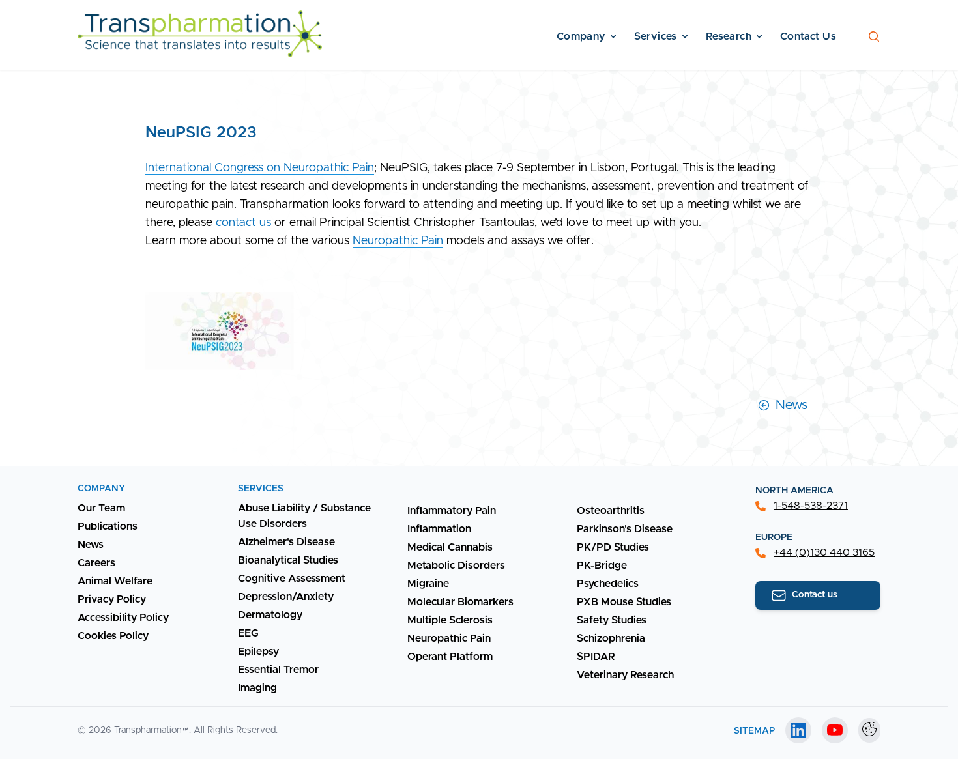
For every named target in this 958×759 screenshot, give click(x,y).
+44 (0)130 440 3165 (824, 552)
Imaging (257, 688)
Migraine (428, 584)
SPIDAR (596, 657)
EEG (248, 633)
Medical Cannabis (450, 547)
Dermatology (270, 615)
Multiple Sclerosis (450, 620)
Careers (96, 563)
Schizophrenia (611, 638)
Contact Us (808, 36)
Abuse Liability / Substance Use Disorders (304, 516)
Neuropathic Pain (398, 241)
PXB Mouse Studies (624, 602)
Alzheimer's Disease (286, 542)
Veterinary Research (625, 675)
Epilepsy (258, 651)
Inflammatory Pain (451, 511)
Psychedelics (608, 584)
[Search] (873, 36)
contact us (243, 223)
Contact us (814, 594)
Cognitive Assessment (291, 578)
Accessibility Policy (123, 617)
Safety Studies (611, 620)
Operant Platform (450, 657)
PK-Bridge (602, 565)
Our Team (101, 508)
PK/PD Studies (613, 547)
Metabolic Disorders (456, 565)
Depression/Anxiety (286, 597)
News (791, 405)
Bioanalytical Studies (288, 560)
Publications (108, 526)
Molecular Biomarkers (460, 602)
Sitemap (754, 731)
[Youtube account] (835, 730)
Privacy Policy (112, 599)
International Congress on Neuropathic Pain (259, 168)
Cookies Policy (113, 636)
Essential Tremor (278, 670)
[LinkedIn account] (798, 730)
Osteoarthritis (611, 511)
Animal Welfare (115, 581)
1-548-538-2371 (811, 505)
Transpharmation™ (151, 730)
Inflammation (439, 529)
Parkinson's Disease (625, 529)
